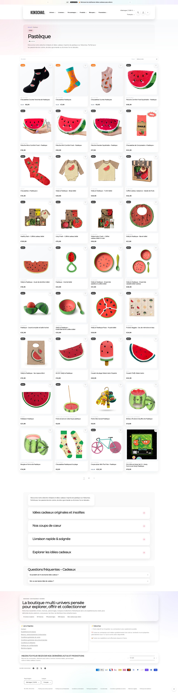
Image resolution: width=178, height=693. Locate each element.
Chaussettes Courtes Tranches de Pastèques (35, 99)
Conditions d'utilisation (28, 642)
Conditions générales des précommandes (34, 640)
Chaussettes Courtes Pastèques (101, 99)
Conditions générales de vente (30, 637)
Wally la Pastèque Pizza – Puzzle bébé (103, 327)
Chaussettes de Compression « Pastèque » (140, 145)
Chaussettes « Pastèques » (29, 191)
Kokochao (31, 688)
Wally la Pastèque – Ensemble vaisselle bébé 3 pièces (136, 283)
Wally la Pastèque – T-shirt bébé (101, 191)
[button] (148, 12)
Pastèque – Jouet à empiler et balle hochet (34, 327)
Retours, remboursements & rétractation (33, 634)
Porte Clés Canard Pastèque (100, 419)
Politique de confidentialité (29, 645)
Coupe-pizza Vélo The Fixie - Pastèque (103, 464)
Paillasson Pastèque (27, 419)
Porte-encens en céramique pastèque (68, 419)
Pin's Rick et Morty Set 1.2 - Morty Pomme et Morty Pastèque (136, 465)
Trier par (133, 59)
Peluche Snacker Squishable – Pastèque (104, 145)
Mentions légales (26, 648)
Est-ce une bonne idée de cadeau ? (42, 581)
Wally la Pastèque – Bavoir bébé (136, 236)
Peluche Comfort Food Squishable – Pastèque (141, 99)
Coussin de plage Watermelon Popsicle (104, 373)
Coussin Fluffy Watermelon (135, 373)
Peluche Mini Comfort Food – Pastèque (69, 145)
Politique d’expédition (92, 688)
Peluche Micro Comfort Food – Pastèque (33, 145)
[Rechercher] (138, 12)
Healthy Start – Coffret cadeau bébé (32, 236)
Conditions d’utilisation (78, 688)
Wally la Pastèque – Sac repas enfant (32, 373)
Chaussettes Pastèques (63, 99)
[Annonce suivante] (130, 2)
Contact (23, 629)
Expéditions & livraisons (28, 632)
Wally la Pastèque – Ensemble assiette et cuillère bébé (101, 283)
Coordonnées (103, 688)
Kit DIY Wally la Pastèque (64, 373)
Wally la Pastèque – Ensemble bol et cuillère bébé (65, 328)
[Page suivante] (94, 478)
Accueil (30, 27)
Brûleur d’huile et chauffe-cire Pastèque (139, 419)
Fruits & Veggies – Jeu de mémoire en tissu (140, 327)
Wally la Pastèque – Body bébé (66, 191)
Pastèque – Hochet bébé (64, 282)
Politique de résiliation (145, 688)
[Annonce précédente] (48, 2)
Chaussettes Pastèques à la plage (67, 464)
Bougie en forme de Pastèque (30, 464)
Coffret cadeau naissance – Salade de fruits (140, 191)
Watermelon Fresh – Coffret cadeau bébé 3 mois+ (100, 237)
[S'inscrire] (154, 658)
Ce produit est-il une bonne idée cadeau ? (44, 575)
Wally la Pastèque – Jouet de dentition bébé (34, 282)
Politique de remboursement (45, 688)
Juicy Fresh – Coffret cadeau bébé (67, 236)
